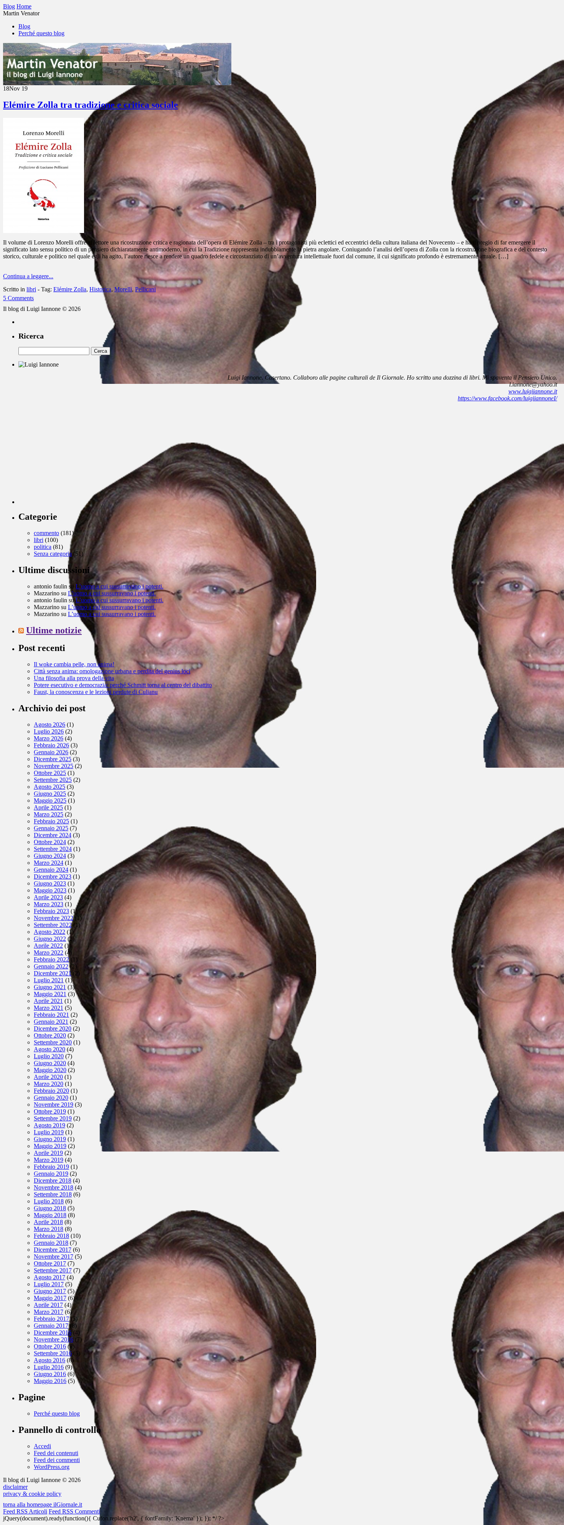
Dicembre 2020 (52, 1028)
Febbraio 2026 (51, 745)
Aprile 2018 (48, 1222)
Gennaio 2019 (51, 1173)
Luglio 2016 (49, 1367)
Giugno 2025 (50, 793)
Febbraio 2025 (51, 821)
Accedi (42, 1446)
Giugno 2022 (50, 938)
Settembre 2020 (53, 1042)
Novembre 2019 (53, 1104)
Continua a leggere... (28, 276)
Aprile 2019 (48, 1153)
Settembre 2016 (53, 1353)
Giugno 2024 (50, 856)
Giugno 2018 (50, 1208)
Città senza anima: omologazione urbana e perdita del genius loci (112, 671)
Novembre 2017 (53, 1256)
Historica (100, 289)
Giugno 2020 (50, 1063)
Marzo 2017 (48, 1312)
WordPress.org (51, 1467)
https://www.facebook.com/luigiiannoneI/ (507, 398)
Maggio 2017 (50, 1298)
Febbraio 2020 (51, 1090)
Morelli (123, 289)
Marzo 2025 (48, 814)
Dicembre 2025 (52, 759)
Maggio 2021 (50, 994)
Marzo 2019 (48, 1160)
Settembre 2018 (53, 1194)
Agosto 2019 (49, 1125)
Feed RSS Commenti (74, 1511)
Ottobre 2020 (50, 1035)
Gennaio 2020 (51, 1097)
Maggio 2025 (50, 800)
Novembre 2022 (53, 918)
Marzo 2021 (48, 1008)
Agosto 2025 (49, 786)
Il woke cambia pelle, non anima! (74, 664)
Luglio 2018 (49, 1201)
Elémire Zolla (69, 289)
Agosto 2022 (49, 932)
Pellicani (145, 289)
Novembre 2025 (53, 766)
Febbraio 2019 (51, 1166)
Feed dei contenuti (56, 1453)
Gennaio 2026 (51, 752)
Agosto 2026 (49, 724)
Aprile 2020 (48, 1077)
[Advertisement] (76, 456)
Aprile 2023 (48, 897)
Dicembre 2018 (52, 1180)
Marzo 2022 (48, 952)
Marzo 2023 (48, 904)
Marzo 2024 (48, 862)
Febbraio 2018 (51, 1236)
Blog (24, 26)
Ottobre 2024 (50, 842)
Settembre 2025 (53, 780)
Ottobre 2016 (50, 1346)
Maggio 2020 (50, 1070)
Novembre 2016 (53, 1339)
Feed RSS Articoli (25, 1511)
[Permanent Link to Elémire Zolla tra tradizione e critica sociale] (43, 231)
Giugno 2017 (50, 1291)
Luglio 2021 (49, 980)
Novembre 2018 (53, 1187)
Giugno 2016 (50, 1374)
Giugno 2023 (50, 883)
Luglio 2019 (49, 1132)
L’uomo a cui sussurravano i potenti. (119, 586)
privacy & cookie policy (32, 1493)
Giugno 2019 (50, 1139)
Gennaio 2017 (51, 1325)
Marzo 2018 (48, 1229)
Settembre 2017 (53, 1270)
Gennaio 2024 (51, 869)
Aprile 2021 (48, 1001)
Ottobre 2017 (50, 1263)
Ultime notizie (54, 630)
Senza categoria (53, 553)
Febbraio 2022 (51, 959)
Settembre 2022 (53, 925)
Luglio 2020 (49, 1056)
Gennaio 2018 (51, 1242)
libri (31, 289)
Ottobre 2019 (50, 1111)
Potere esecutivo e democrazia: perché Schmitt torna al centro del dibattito (123, 685)
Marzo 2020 (48, 1084)
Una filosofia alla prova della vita (74, 678)
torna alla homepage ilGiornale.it (42, 1504)
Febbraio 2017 (51, 1318)
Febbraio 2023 (51, 911)
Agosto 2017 (49, 1277)
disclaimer (15, 1487)
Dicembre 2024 (52, 835)
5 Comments (18, 298)
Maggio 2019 (50, 1146)
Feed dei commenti (57, 1460)
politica (42, 547)
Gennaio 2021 (51, 1021)
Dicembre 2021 (52, 973)
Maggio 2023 (50, 890)
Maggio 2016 (50, 1381)
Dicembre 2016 (52, 1332)
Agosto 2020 (49, 1049)
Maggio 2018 (50, 1215)
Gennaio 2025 (51, 828)
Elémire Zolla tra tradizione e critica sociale (90, 105)
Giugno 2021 (50, 987)
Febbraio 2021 (51, 1014)
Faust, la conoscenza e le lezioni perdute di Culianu (96, 692)
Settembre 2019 (53, 1118)
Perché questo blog (41, 33)
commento (46, 533)
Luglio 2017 (49, 1284)
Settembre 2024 (53, 849)
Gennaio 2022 (51, 966)
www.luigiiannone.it (532, 391)
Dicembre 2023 (52, 876)
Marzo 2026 (48, 738)
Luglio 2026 (49, 731)
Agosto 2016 (49, 1360)
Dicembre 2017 (52, 1249)
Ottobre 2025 (50, 773)
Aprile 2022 (48, 945)
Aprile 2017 (48, 1305)
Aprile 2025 (48, 807)
